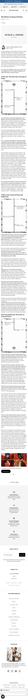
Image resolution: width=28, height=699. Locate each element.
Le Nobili (15, 307)
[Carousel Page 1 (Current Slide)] (13, 474)
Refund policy (7, 687)
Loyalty (15, 6)
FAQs (14, 607)
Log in (6, 6)
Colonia (24, 122)
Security (14, 613)
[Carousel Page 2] (14, 474)
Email (14, 576)
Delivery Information (14, 598)
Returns (14, 601)
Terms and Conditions (14, 629)
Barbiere (19, 386)
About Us (14, 623)
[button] (2, 10)
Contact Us (14, 578)
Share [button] (4, 22)
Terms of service (14, 687)
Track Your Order (14, 604)
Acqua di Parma (6, 51)
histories (18, 69)
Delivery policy (22, 687)
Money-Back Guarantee (14, 635)
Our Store (14, 626)
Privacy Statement (14, 632)
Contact (24, 6)
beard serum (12, 390)
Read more (6, 471)
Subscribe (22, 554)
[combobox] (14, 690)
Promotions (14, 610)
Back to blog (14, 482)
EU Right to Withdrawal (14, 616)
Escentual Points (14, 620)
